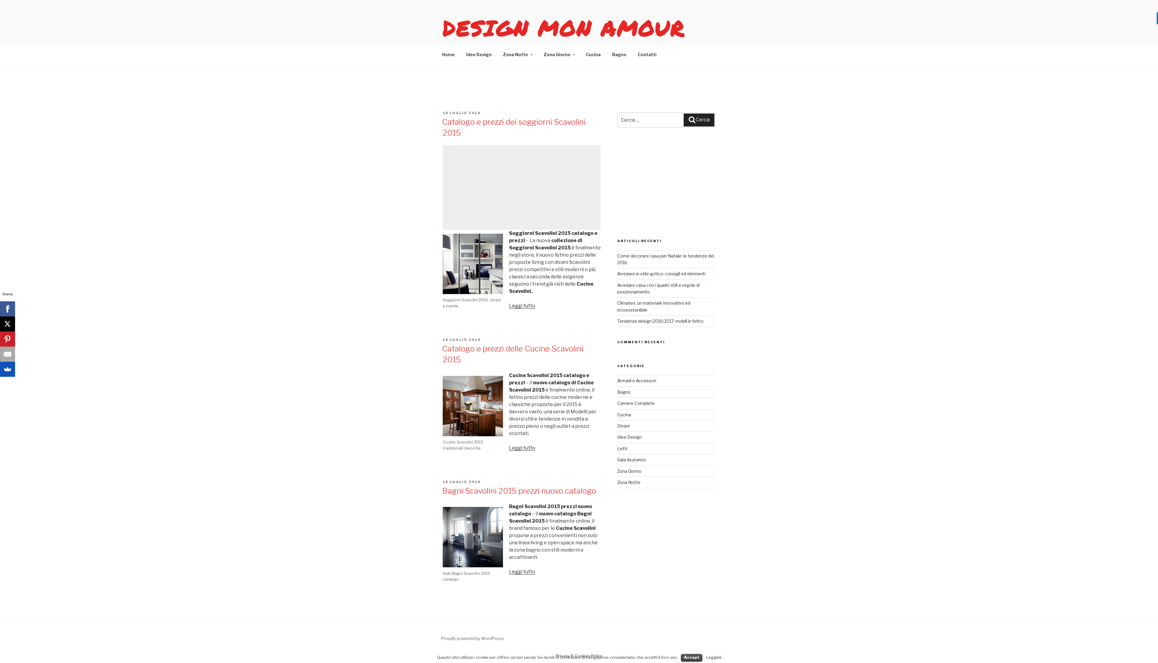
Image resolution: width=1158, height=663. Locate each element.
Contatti (647, 54)
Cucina (593, 54)
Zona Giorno (557, 54)
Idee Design (479, 54)
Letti (622, 448)
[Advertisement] (522, 187)
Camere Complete (636, 403)
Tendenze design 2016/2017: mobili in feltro (660, 321)
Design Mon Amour (564, 27)
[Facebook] (7, 308)
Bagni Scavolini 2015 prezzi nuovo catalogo (519, 490)
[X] (7, 324)
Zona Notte (515, 54)
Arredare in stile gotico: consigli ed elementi (661, 273)
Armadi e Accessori (636, 380)
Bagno (619, 54)
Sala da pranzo (631, 459)
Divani (623, 425)
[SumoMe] (7, 369)
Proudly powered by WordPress (472, 638)
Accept (691, 657)
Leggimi (713, 657)
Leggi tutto (522, 306)
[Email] (7, 354)
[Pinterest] (7, 339)
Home (448, 54)
